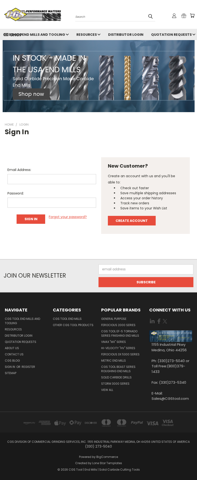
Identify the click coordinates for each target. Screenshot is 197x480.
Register (28, 367)
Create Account (132, 220)
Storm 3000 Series (115, 384)
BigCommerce (107, 457)
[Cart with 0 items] (192, 15)
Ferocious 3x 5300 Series (120, 354)
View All (107, 390)
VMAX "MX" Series (113, 342)
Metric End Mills (113, 360)
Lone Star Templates (107, 463)
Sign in (10, 367)
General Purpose (113, 319)
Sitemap (10, 373)
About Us (12, 348)
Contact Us (14, 354)
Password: (15, 193)
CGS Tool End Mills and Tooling (22, 321)
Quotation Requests (20, 342)
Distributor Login (125, 34)
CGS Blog (12, 360)
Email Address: (19, 169)
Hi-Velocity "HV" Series (118, 348)
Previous (190, 465)
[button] (31, 94)
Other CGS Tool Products (73, 325)
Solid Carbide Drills (116, 377)
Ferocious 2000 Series (118, 325)
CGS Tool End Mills (67, 319)
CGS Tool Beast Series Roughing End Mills (118, 369)
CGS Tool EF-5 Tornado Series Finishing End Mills (120, 333)
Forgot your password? (68, 216)
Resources (87, 34)
